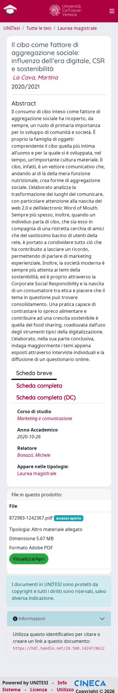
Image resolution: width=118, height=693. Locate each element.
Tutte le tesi (38, 28)
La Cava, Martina (35, 77)
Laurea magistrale (77, 28)
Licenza (38, 689)
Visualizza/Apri (29, 559)
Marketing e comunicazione (44, 418)
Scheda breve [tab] (34, 372)
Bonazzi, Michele (33, 455)
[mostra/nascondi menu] (112, 11)
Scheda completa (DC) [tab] (46, 397)
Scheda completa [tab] (39, 385)
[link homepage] (12, 11)
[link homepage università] (65, 11)
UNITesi (11, 28)
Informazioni (31, 618)
